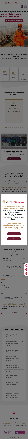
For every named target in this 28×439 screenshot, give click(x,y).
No (14, 239)
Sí (14, 234)
